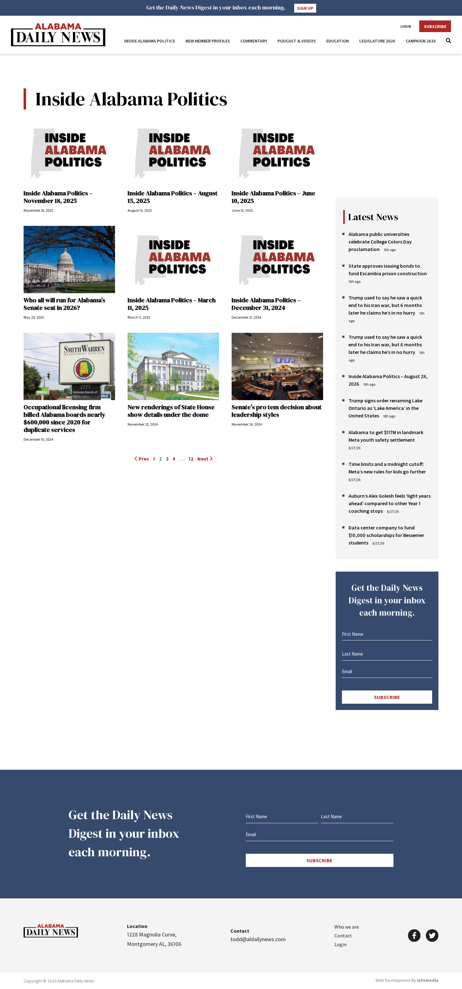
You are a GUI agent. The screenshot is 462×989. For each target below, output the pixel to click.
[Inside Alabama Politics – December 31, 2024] (277, 259)
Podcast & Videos (297, 41)
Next (203, 458)
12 (191, 458)
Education (337, 41)
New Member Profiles (207, 41)
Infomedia (427, 980)
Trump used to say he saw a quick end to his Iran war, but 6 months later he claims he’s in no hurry (385, 305)
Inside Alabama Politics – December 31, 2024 (266, 304)
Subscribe (435, 26)
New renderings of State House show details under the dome (171, 411)
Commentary (253, 41)
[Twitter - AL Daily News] (432, 935)
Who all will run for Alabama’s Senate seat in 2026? (64, 304)
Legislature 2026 (377, 41)
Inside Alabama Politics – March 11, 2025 (172, 304)
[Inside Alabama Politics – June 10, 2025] (277, 152)
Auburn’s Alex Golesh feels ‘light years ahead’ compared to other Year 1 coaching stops (390, 503)
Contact (343, 935)
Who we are (346, 927)
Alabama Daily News (58, 34)
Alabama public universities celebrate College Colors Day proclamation (380, 241)
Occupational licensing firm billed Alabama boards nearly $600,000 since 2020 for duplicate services (64, 418)
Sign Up (305, 8)
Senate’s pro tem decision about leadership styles (277, 411)
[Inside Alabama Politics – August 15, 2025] (173, 152)
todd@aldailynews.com (258, 939)
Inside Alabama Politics (149, 41)
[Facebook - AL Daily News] (414, 935)
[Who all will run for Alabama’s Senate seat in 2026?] (69, 259)
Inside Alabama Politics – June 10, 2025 (273, 197)
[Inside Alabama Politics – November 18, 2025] (69, 152)
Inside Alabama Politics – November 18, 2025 (58, 197)
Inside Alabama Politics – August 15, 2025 (172, 197)
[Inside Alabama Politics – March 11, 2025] (173, 259)
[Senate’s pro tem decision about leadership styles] (277, 366)
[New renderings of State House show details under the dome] (173, 366)
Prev (143, 458)
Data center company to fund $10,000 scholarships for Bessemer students (386, 535)
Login (405, 26)
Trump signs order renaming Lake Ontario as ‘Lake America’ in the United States (385, 408)
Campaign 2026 (421, 41)
